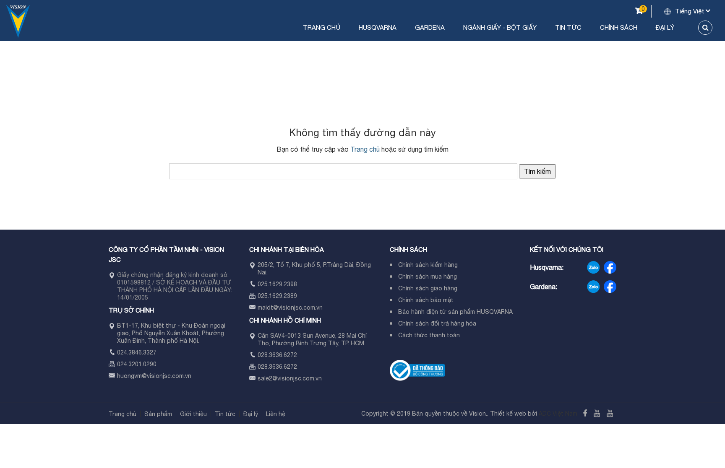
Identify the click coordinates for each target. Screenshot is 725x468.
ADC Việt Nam (558, 413)
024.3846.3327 (136, 352)
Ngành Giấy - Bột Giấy (500, 27)
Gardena (430, 27)
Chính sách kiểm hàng (428, 264)
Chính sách (618, 27)
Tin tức (568, 27)
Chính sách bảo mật (426, 300)
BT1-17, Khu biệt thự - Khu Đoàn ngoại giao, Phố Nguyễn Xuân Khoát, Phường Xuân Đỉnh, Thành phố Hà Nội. (171, 333)
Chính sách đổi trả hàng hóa (437, 323)
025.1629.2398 (277, 284)
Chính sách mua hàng (427, 276)
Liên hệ (275, 414)
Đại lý (665, 27)
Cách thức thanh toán (429, 335)
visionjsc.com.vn (169, 375)
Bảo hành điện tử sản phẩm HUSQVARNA (455, 311)
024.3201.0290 (136, 364)
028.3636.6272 (277, 355)
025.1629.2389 (277, 295)
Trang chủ (321, 27)
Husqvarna (377, 27)
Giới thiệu (193, 414)
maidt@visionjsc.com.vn (290, 307)
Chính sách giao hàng (427, 288)
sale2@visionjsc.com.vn (290, 378)
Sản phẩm (158, 414)
